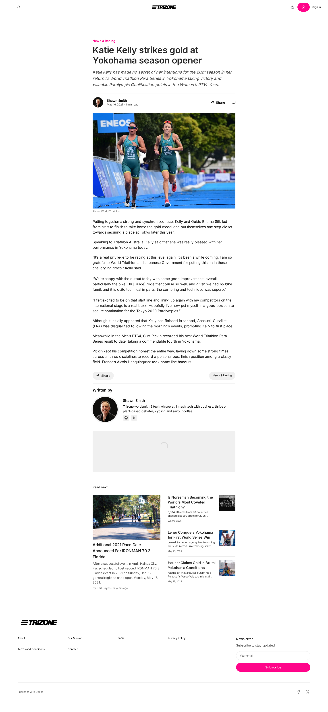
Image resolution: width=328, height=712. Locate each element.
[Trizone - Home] (164, 7)
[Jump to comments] (233, 102)
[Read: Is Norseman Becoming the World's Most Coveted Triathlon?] (227, 503)
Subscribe (273, 667)
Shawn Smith (117, 100)
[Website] (126, 418)
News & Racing (104, 41)
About (21, 638)
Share (220, 102)
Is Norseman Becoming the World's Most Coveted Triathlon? (190, 502)
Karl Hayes (103, 588)
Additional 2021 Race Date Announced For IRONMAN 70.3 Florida (121, 550)
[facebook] (298, 692)
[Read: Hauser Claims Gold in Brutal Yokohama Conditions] (227, 568)
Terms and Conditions (31, 649)
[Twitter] (134, 418)
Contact (72, 649)
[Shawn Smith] (105, 409)
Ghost (39, 691)
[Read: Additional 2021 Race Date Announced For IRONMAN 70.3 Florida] (126, 517)
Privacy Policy (177, 638)
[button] (9, 7)
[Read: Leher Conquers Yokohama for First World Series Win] (227, 538)
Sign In (316, 7)
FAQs (121, 638)
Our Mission (75, 638)
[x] (307, 692)
